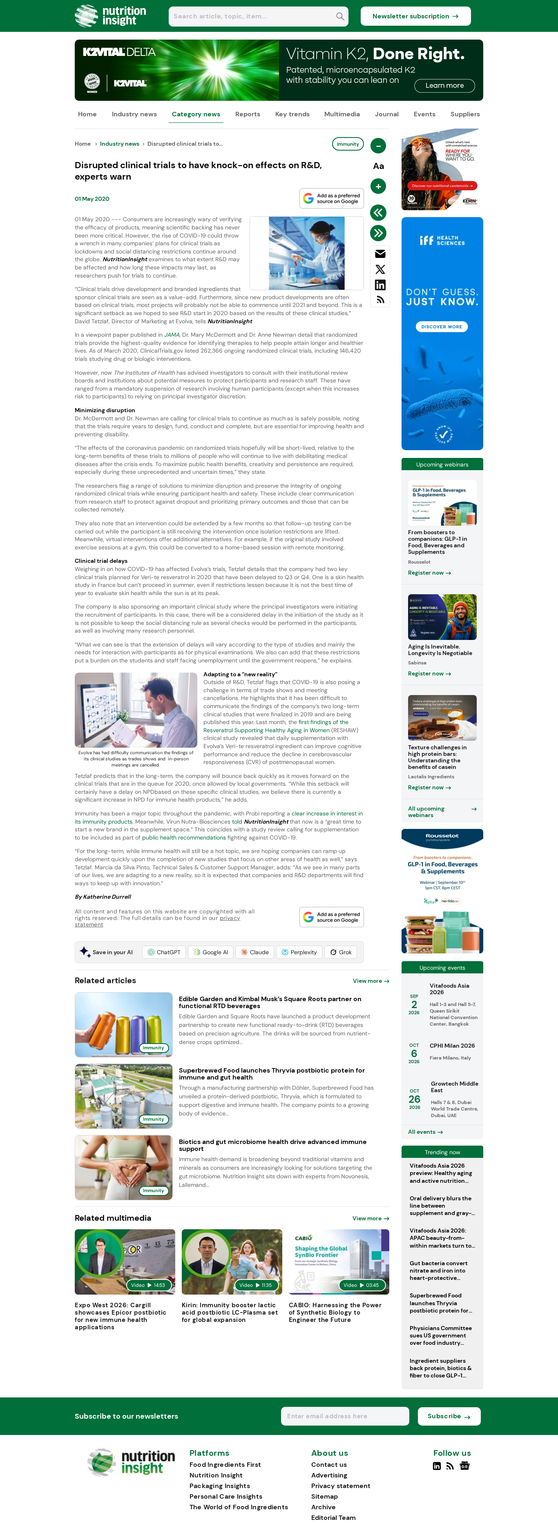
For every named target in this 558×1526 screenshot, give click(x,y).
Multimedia (342, 114)
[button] (164, 952)
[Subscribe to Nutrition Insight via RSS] (380, 302)
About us (330, 1453)
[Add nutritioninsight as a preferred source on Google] (331, 198)
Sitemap (324, 1496)
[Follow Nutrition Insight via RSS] (451, 1469)
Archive (323, 1507)
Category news (196, 114)
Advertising (329, 1475)
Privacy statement (341, 1486)
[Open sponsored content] (279, 98)
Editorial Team (333, 1518)
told (260, 821)
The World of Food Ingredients (239, 1507)
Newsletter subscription (411, 16)
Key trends (292, 114)
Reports (247, 114)
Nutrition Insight (216, 1475)
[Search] (340, 17)
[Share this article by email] (380, 255)
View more (367, 980)
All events (421, 1131)
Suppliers (465, 114)
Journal (387, 114)
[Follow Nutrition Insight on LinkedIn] (437, 1469)
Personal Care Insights (226, 1496)
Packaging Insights (220, 1486)
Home (87, 114)
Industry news (134, 114)
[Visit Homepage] (111, 29)
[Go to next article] (379, 233)
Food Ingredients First (225, 1464)
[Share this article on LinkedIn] (380, 286)
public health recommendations (184, 837)
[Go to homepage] (131, 1475)
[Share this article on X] (380, 271)
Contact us (329, 1464)
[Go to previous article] (379, 212)
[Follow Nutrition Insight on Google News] (466, 1469)
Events (424, 114)
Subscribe (445, 1416)
